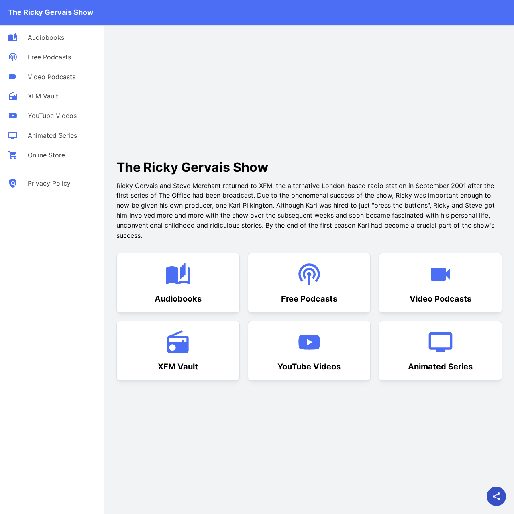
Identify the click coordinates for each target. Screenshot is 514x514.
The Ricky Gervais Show (50, 12)
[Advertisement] (183, 90)
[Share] (496, 496)
